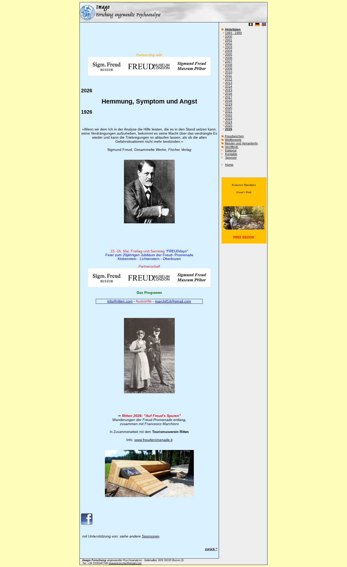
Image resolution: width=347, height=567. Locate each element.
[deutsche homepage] (173, 21)
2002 (228, 44)
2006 (228, 58)
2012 (228, 79)
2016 (228, 93)
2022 (228, 115)
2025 (228, 125)
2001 (228, 40)
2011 (228, 76)
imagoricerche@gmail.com (125, 563)
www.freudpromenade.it (153, 440)
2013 (228, 83)
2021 (228, 111)
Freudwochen (234, 136)
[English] (264, 25)
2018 (228, 101)
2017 (228, 97)
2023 (228, 118)
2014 (228, 86)
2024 (228, 122)
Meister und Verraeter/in (241, 143)
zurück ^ (211, 549)
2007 (228, 61)
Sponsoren (150, 536)
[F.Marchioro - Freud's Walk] (244, 242)
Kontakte (231, 154)
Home (229, 165)
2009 (228, 68)
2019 (228, 104)
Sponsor (231, 157)
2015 (228, 90)
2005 (228, 54)
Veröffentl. (232, 147)
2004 (228, 51)
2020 (228, 108)
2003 (228, 47)
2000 (228, 36)
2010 (228, 72)
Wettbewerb (233, 140)
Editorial (230, 150)
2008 (228, 65)
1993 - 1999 (233, 33)
